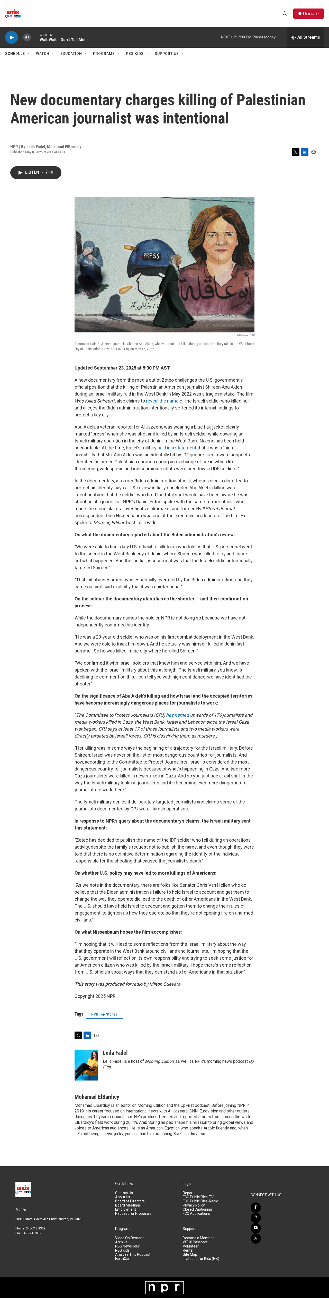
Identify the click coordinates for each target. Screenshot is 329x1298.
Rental (188, 1250)
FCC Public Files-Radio (200, 1201)
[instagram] (256, 1218)
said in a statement (177, 447)
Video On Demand (129, 1238)
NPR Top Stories (104, 1014)
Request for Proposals (133, 1214)
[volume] (27, 37)
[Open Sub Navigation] (29, 54)
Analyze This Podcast (132, 1255)
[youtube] (256, 1228)
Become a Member (198, 1238)
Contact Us (124, 1193)
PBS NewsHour (127, 1246)
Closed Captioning (197, 1209)
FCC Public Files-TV (198, 1197)
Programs (104, 54)
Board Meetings (128, 1205)
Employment (125, 1209)
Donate (311, 13)
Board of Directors (130, 1201)
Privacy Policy (194, 1205)
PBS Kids (135, 54)
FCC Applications (196, 1214)
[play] (11, 37)
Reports (189, 1193)
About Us (122, 1197)
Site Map (190, 1255)
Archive (121, 1242)
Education (71, 54)
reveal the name (163, 401)
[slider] (35, 37)
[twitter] (256, 1238)
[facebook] (256, 1207)
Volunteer (191, 1246)
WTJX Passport (195, 1242)
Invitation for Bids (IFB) (201, 1259)
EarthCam (123, 1259)
